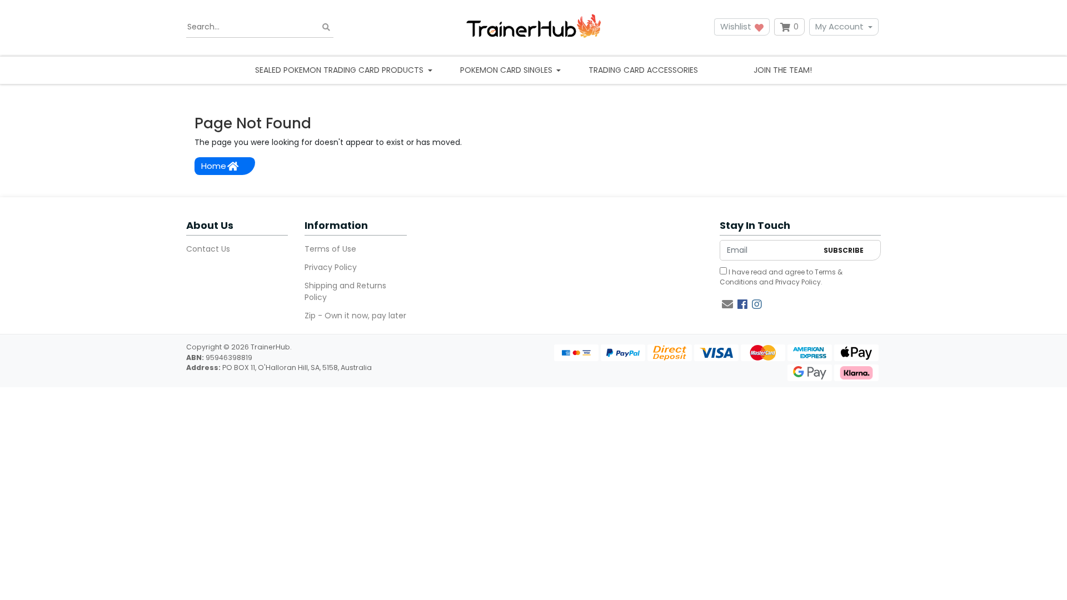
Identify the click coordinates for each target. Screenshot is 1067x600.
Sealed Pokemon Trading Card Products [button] (340, 70)
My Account (839, 26)
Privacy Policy (331, 267)
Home (213, 166)
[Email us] (727, 304)
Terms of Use (330, 248)
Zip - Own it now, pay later (355, 315)
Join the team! (783, 70)
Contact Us (208, 248)
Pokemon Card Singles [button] (507, 70)
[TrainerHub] (533, 27)
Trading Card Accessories (643, 70)
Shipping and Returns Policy (345, 291)
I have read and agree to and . (781, 277)
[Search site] (326, 27)
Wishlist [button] (737, 26)
